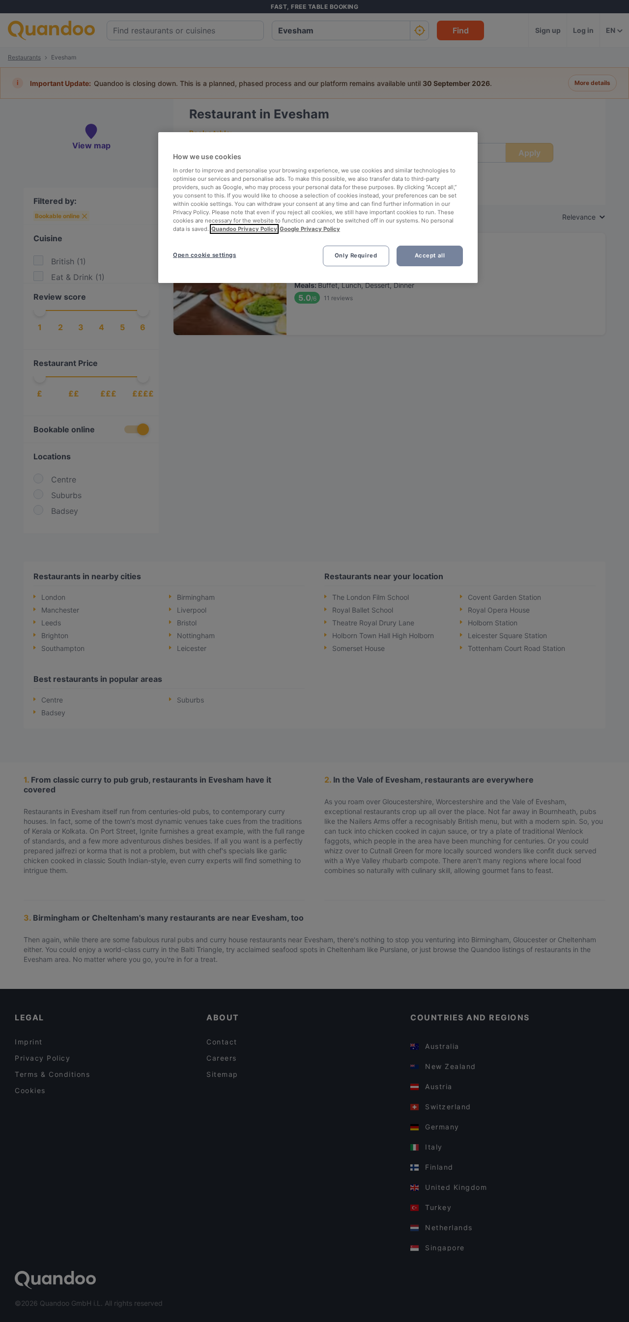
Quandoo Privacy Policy (244, 228)
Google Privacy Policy (310, 228)
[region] (318, 207)
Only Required (356, 255)
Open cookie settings (204, 255)
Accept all (430, 255)
